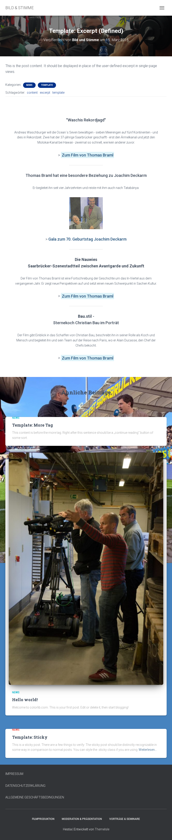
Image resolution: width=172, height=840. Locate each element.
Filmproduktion (43, 819)
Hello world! (25, 699)
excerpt (45, 92)
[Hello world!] (86, 568)
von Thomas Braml (96, 155)
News (29, 85)
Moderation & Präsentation (82, 819)
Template (47, 85)
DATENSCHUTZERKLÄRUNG (25, 785)
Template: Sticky (29, 737)
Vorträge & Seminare (124, 819)
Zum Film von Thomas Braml (87, 296)
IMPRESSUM (14, 774)
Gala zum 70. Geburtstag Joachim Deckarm (87, 239)
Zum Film (70, 155)
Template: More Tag (32, 425)
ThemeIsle (102, 829)
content (32, 92)
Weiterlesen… (148, 749)
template (58, 92)
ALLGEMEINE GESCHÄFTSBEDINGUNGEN (34, 797)
